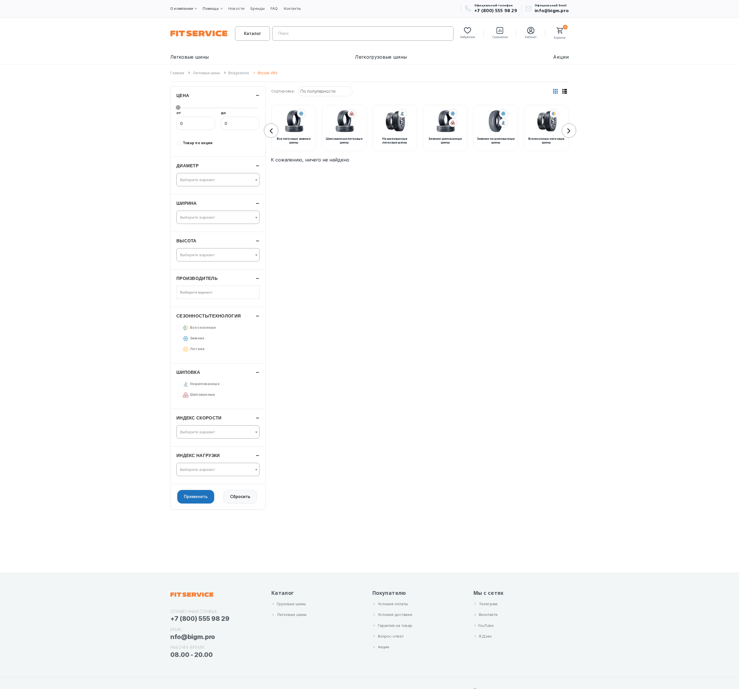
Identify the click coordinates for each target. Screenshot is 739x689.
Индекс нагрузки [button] (198, 455)
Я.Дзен (485, 636)
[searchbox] (200, 292)
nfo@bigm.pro (192, 636)
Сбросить (240, 496)
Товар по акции (197, 143)
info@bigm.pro (552, 11)
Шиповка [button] (188, 372)
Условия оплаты (393, 603)
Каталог (252, 33)
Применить (196, 496)
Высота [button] (186, 240)
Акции (561, 57)
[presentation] (271, 130)
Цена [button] (182, 95)
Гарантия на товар (395, 625)
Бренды (258, 8)
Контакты (292, 8)
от (178, 113)
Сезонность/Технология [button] (208, 315)
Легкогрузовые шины (381, 57)
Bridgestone (238, 73)
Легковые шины (189, 57)
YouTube (486, 625)
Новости (236, 8)
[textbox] (216, 179)
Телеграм (488, 603)
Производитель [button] (197, 278)
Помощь (211, 8)
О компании (181, 8)
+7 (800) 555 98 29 (495, 11)
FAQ (274, 8)
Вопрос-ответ (391, 636)
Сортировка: (283, 91)
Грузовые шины (291, 603)
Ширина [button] (186, 203)
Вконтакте (488, 614)
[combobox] (218, 179)
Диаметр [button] (187, 165)
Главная (177, 73)
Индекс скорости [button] (199, 417)
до (223, 113)
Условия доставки (395, 614)
